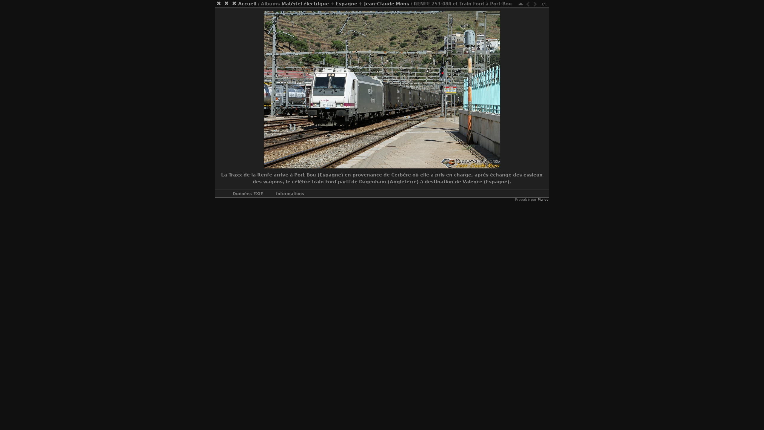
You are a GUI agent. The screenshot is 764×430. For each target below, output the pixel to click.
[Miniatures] (520, 4)
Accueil (247, 4)
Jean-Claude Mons (386, 4)
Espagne (346, 4)
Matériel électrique (305, 4)
